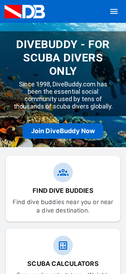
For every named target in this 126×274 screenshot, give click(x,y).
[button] (114, 11)
